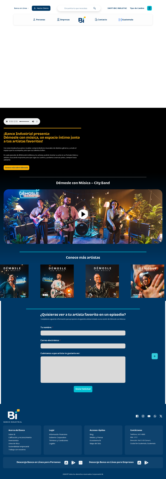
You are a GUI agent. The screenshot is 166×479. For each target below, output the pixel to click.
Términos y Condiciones (58, 440)
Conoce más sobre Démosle (16, 167)
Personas (40, 19)
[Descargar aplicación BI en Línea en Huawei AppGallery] (82, 462)
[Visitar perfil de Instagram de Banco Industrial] (141, 416)
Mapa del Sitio (95, 443)
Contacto (102, 19)
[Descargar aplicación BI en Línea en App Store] (68, 462)
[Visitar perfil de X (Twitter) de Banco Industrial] (159, 416)
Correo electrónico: (50, 340)
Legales (52, 443)
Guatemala (127, 19)
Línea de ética (14, 443)
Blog (91, 434)
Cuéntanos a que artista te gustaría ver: (60, 353)
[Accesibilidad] (149, 8)
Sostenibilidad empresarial (19, 446)
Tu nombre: (46, 327)
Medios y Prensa (96, 437)
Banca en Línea (20, 8)
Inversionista (13, 440)
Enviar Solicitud (83, 389)
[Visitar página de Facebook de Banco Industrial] (136, 416)
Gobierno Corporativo (57, 437)
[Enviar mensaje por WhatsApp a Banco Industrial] (153, 416)
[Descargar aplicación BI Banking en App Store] (141, 462)
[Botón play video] (83, 214)
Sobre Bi (12, 434)
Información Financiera (58, 434)
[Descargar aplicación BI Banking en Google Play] (148, 462)
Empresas (65, 19)
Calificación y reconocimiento (20, 437)
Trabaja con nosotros (17, 449)
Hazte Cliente (42, 8)
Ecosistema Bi (95, 440)
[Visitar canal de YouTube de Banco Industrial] (147, 416)
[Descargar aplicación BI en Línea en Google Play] (75, 462)
